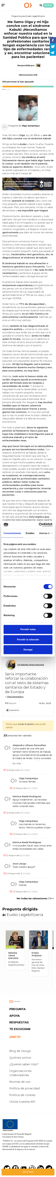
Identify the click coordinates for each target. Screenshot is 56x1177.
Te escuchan (19, 1029)
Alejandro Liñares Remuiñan (29, 745)
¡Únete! (15, 1037)
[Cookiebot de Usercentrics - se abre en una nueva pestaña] (39, 525)
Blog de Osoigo (20, 1051)
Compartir (14, 710)
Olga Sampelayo (15, 697)
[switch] (48, 596)
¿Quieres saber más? (23, 1064)
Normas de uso (19, 1081)
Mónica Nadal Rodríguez (27, 796)
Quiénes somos (20, 1057)
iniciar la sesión (26, 724)
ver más (16, 763)
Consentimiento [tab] (12, 533)
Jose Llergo (19, 863)
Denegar (28, 649)
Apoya (14, 1015)
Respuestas (19, 1022)
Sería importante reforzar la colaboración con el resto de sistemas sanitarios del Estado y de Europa (27, 683)
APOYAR (28, 1172)
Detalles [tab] (30, 533)
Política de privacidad (24, 1088)
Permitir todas (28, 629)
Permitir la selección (28, 639)
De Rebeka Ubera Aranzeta (30, 664)
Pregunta (17, 1009)
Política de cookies (22, 1095)
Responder (14, 770)
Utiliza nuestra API (22, 1101)
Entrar (48, 5)
